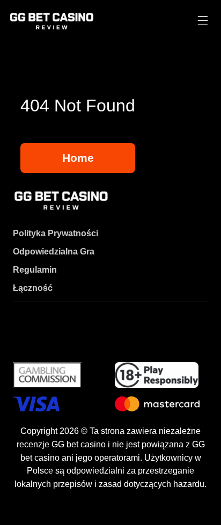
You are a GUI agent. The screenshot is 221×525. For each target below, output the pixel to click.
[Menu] (202, 21)
